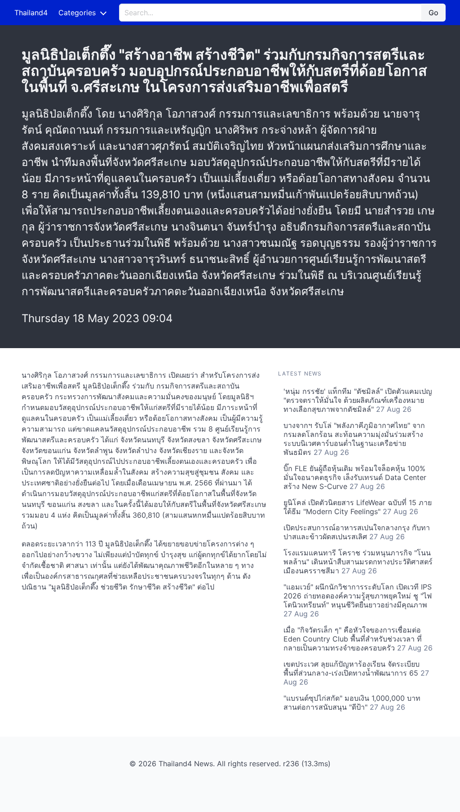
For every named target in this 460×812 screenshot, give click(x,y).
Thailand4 (31, 12)
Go (433, 12)
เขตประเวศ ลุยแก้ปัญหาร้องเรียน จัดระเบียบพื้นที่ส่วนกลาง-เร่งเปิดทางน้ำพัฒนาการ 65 (356, 672)
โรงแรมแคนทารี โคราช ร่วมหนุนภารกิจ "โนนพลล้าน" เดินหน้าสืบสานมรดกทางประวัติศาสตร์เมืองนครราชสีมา (358, 561)
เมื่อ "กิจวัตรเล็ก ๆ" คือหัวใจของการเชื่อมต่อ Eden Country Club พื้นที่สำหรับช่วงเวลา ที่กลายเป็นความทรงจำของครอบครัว (358, 638)
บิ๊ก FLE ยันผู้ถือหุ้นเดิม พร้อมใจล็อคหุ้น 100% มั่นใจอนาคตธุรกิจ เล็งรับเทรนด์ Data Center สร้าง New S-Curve (354, 477)
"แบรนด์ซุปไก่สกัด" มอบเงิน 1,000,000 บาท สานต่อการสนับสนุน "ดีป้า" (351, 703)
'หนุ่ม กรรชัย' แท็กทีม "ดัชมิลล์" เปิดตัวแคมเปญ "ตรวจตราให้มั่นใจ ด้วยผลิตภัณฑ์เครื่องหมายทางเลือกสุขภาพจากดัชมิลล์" (357, 400)
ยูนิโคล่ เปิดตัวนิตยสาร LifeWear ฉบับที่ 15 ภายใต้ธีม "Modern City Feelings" (357, 507)
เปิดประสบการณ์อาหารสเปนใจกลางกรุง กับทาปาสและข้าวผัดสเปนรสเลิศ (356, 532)
